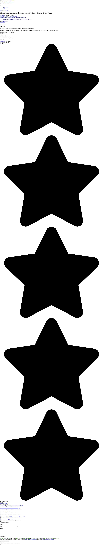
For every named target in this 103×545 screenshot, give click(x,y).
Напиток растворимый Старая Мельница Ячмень (9, 519)
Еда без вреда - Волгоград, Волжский (7, 1)
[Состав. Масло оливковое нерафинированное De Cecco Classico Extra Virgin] (17, 19)
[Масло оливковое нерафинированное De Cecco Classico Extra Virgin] (13, 17)
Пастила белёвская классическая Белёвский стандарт (10, 508)
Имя (1, 524)
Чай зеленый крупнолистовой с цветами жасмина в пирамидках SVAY (13, 513)
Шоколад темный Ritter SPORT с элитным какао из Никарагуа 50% (12, 516)
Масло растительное (4, 503)
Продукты (2, 15)
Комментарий (2, 536)
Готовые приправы (13, 16)
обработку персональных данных (31, 539)
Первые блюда (5, 7)
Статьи (4, 8)
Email (1, 526)
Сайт (1, 528)
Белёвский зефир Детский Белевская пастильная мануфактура (11, 505)
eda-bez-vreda (2, 41)
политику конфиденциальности (48, 539)
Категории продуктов (4, 16)
